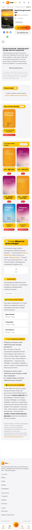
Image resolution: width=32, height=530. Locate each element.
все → (21, 106)
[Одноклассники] (7, 33)
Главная (3, 7)
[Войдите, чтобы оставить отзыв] (3, 42)
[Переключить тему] (20, 3)
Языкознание (10, 7)
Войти (28, 528)
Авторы (22, 528)
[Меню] (3, 3)
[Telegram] (10, 33)
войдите (8, 95)
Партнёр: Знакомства (7, 515)
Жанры (9, 528)
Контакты (4, 503)
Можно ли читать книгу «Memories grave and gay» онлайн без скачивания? (15, 373)
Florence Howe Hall (20, 7)
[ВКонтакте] (4, 33)
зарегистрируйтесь (20, 95)
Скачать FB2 (24, 27)
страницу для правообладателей (13, 436)
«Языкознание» (14, 257)
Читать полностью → (16, 68)
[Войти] (29, 3)
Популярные (5, 488)
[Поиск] (24, 3)
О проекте (4, 496)
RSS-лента (4, 511)
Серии (3, 481)
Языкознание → (23, 144)
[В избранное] (13, 125)
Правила (3, 500)
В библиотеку (23, 32)
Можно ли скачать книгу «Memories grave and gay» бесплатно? (13, 345)
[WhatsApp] (7, 37)
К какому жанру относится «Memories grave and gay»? (14, 379)
